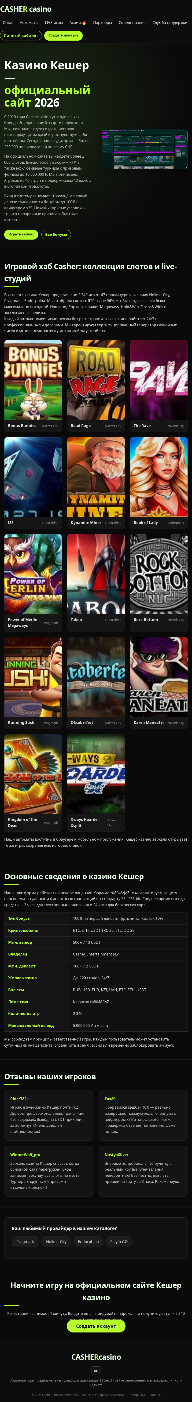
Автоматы (29, 22)
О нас (8, 22)
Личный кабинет (21, 35)
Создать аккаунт (63, 35)
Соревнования (132, 22)
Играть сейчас (21, 234)
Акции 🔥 (78, 22)
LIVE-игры (54, 22)
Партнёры (102, 22)
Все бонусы (56, 234)
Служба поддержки (169, 22)
